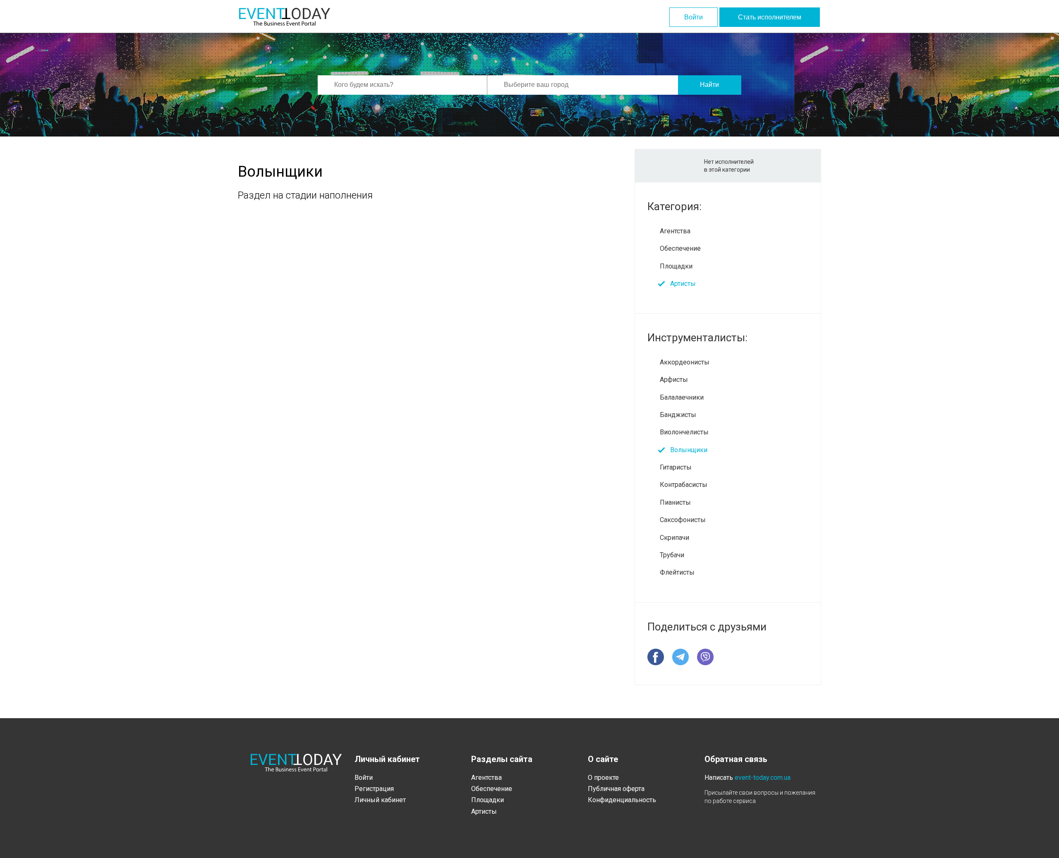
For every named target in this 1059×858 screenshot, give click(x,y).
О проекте (603, 777)
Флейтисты (677, 572)
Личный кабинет (380, 800)
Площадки (676, 266)
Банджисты (678, 415)
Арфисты (674, 379)
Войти (693, 17)
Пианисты (675, 502)
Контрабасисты (683, 485)
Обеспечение (680, 248)
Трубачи (672, 555)
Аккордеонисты (684, 362)
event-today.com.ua (763, 777)
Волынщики (688, 450)
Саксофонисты (683, 520)
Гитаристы (676, 467)
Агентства (675, 231)
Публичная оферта (616, 789)
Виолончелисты (684, 432)
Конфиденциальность (622, 800)
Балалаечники (682, 397)
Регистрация (374, 789)
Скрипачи (674, 538)
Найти (709, 84)
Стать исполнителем (769, 17)
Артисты (683, 284)
